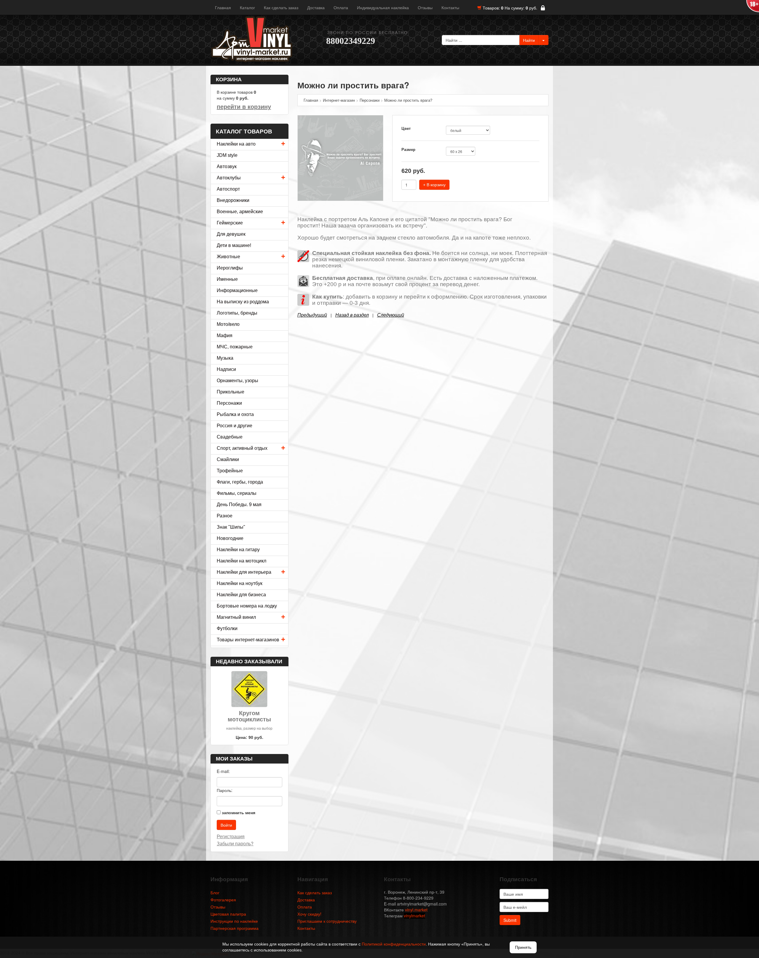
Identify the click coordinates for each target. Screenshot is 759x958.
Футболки (227, 628)
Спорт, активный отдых (242, 448)
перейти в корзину (244, 106)
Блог (215, 892)
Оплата (341, 7)
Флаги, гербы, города (240, 481)
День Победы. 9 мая (239, 504)
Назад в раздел (352, 315)
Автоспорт (228, 189)
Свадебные (230, 436)
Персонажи (229, 403)
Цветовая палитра (228, 914)
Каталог (247, 7)
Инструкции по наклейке (234, 921)
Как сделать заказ (281, 7)
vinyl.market (416, 910)
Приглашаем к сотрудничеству (327, 921)
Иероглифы (230, 267)
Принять (523, 947)
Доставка (316, 7)
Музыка (225, 358)
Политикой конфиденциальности (394, 944)
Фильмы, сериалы (236, 493)
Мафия (224, 335)
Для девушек (231, 234)
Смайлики (228, 459)
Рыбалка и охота (235, 414)
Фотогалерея (223, 900)
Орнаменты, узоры (237, 380)
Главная (223, 7)
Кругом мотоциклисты (249, 716)
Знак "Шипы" (231, 527)
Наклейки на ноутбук (239, 583)
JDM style (227, 155)
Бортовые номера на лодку (247, 605)
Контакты (450, 7)
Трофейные (230, 470)
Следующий (390, 315)
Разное (224, 515)
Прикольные (230, 391)
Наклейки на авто (236, 143)
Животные (228, 256)
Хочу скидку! (309, 914)
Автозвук (227, 166)
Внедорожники (233, 200)
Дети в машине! (234, 245)
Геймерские (230, 222)
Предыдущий (312, 315)
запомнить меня (238, 812)
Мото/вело (228, 324)
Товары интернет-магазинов (248, 639)
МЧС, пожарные (235, 346)
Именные (227, 279)
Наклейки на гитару (238, 549)
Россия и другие (234, 425)
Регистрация (231, 836)
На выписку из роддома (243, 301)
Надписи (226, 369)
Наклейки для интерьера (244, 572)
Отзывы (425, 7)
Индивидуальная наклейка (383, 7)
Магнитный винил (236, 617)
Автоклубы (229, 177)
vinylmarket (414, 916)
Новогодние (230, 538)
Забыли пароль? (235, 843)
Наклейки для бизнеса (241, 594)
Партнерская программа (235, 928)
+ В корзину (434, 184)
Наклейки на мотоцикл (241, 560)
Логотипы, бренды (237, 312)
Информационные (237, 290)
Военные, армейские (240, 211)
